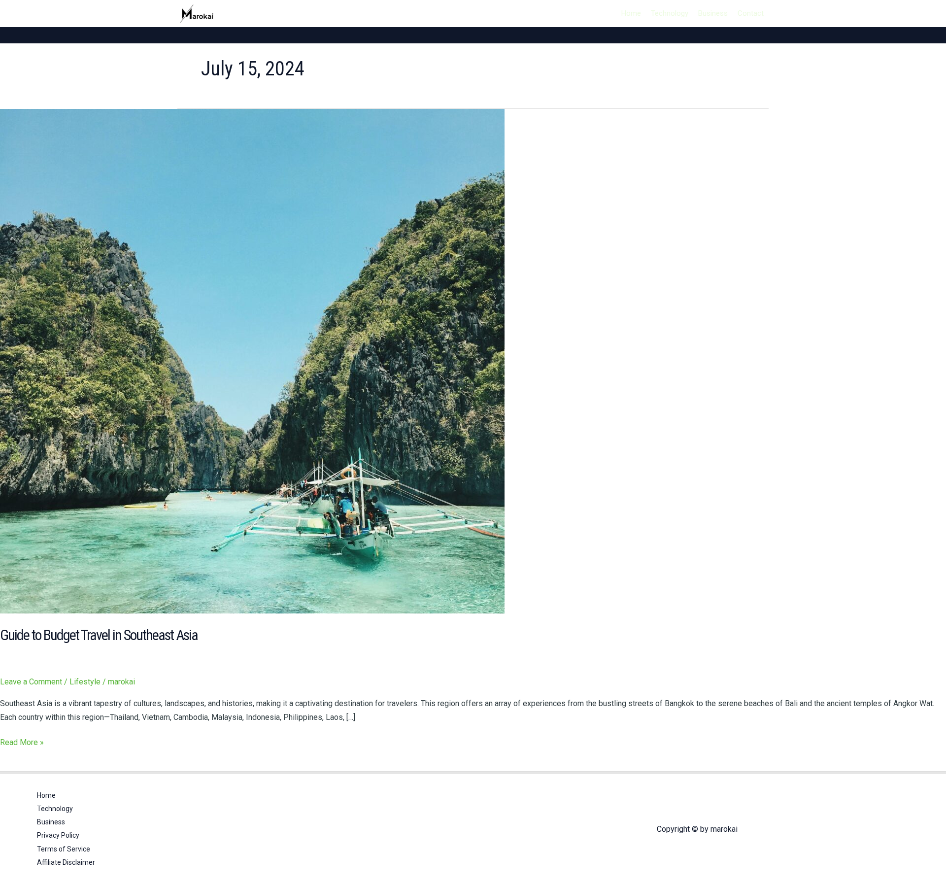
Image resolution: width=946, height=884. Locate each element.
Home (631, 13)
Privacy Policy (58, 835)
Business (713, 13)
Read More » (22, 741)
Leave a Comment (31, 681)
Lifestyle (85, 681)
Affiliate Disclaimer (66, 862)
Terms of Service (63, 849)
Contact (751, 13)
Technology (669, 13)
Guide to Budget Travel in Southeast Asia (99, 635)
